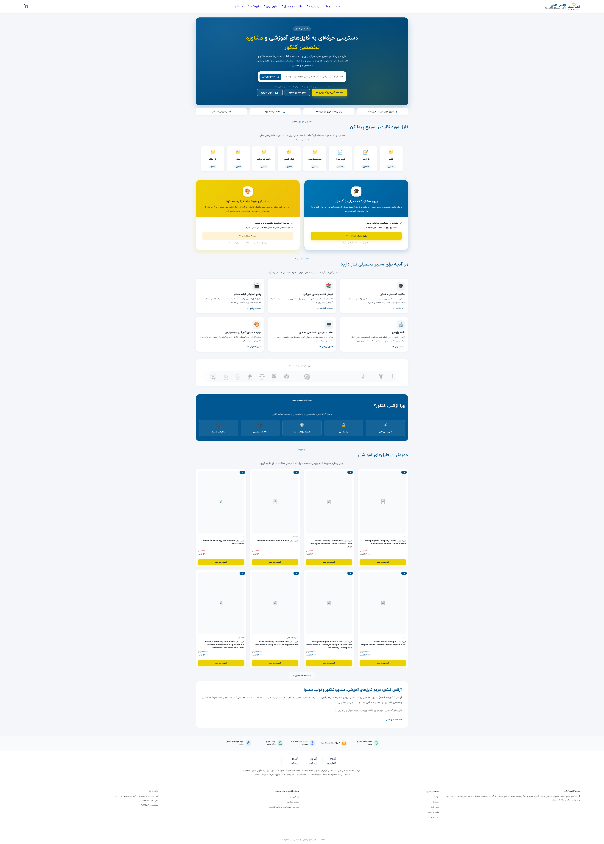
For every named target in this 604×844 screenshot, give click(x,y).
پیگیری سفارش (293, 801)
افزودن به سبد (383, 562)
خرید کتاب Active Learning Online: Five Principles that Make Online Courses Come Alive (331, 543)
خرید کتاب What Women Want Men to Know (277, 540)
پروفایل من (294, 796)
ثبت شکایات (434, 817)
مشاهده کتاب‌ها (326, 308)
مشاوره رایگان (327, 346)
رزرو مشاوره (400, 308)
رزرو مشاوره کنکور (297, 92)
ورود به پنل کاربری (269, 92)
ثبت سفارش (400, 346)
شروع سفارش (247, 236)
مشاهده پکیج (255, 308)
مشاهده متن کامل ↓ (393, 719)
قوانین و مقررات (433, 812)
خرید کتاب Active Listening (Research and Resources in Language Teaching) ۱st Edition (276, 643)
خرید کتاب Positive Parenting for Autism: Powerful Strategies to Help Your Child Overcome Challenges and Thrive (224, 644)
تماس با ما (435, 807)
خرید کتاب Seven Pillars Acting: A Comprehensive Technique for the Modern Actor (383, 643)
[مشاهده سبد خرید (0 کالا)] (26, 6)
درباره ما (436, 801)
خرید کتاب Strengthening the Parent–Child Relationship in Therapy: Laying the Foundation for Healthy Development (329, 644)
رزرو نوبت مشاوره (356, 236)
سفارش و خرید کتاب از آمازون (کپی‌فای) (283, 807)
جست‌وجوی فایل (269, 76)
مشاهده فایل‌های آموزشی (329, 92)
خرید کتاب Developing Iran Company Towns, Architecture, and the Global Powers (385, 542)
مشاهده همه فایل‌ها (302, 675)
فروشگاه (436, 796)
